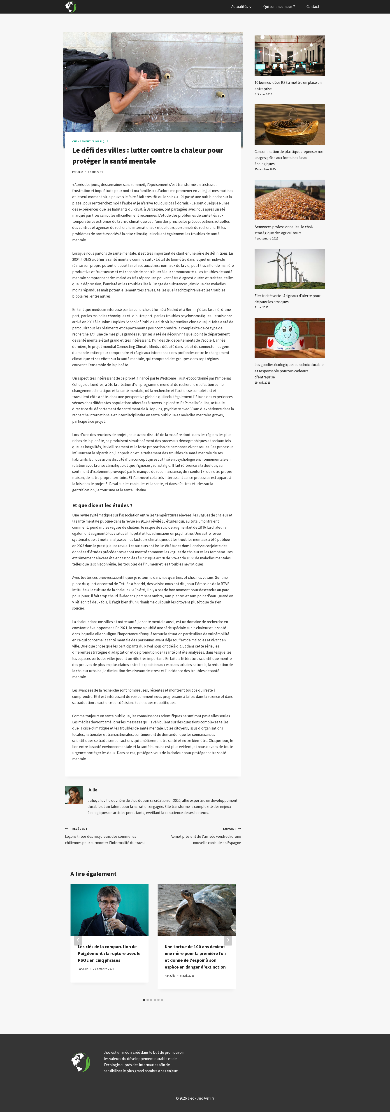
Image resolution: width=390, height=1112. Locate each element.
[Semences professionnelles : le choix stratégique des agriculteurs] (290, 200)
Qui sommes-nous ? (279, 6)
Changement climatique (90, 141)
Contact (312, 6)
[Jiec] (71, 7)
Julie (93, 790)
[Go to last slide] (78, 940)
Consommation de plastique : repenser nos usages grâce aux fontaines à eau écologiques (289, 157)
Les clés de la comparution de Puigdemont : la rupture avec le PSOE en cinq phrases (109, 953)
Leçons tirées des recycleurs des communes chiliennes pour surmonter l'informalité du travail (105, 836)
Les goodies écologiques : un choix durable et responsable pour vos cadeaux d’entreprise (289, 370)
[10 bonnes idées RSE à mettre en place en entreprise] (290, 55)
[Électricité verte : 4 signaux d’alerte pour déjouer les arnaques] (290, 269)
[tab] (144, 1000)
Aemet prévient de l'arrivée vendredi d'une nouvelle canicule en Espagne (206, 836)
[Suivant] (228, 940)
